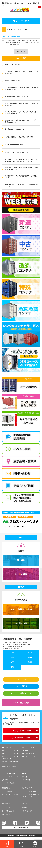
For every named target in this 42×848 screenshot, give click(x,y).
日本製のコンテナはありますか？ (15, 129)
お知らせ (24, 803)
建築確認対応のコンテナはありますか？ (17, 96)
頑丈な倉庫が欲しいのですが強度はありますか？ (20, 137)
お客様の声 (5, 780)
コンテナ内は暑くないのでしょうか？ (16, 152)
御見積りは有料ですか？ (12, 80)
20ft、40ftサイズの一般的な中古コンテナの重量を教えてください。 (21, 185)
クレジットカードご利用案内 (10, 794)
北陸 (12, 657)
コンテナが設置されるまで (10, 791)
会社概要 (24, 807)
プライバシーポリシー (28, 811)
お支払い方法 (21, 623)
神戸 (30, 657)
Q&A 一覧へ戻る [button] (21, 51)
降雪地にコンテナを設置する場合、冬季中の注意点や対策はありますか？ (21, 121)
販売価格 (21, 560)
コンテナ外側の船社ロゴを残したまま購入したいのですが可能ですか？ (21, 88)
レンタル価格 (21, 574)
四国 (12, 662)
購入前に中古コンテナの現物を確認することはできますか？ (21, 177)
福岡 (30, 662)
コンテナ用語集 (21, 686)
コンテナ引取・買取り (28, 754)
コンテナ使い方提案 (8, 783)
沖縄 (12, 667)
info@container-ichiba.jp (21, 827)
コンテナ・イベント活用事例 (10, 777)
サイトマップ (6, 814)
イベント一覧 (6, 807)
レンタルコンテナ (27, 751)
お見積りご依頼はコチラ (21, 731)
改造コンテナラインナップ (10, 754)
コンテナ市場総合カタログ (30, 791)
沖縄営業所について (8, 811)
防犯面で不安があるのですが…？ (15, 144)
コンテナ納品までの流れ (21, 609)
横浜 (30, 653)
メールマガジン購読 (21, 703)
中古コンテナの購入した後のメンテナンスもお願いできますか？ (21, 104)
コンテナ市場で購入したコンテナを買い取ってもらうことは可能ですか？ (21, 113)
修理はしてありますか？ (12, 64)
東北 (12, 653)
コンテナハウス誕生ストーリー (21, 693)
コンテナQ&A (21, 679)
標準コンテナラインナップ (10, 751)
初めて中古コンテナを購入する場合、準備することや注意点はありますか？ (21, 168)
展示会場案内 (6, 803)
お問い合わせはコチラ (21, 738)
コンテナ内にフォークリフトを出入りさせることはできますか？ (21, 72)
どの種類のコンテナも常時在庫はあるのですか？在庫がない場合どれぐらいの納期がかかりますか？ (21, 160)
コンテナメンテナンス (28, 757)
